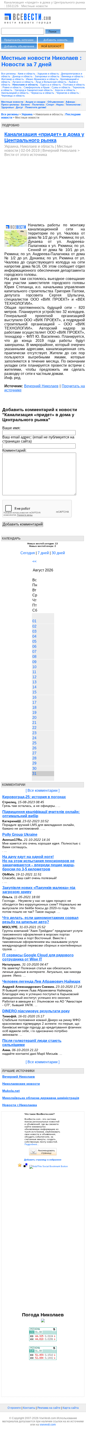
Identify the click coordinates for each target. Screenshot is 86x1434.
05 (34, 641)
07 (34, 651)
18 (34, 707)
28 (34, 758)
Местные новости (12, 101)
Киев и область (27, 73)
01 (34, 621)
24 (34, 738)
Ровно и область (12, 87)
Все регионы (8, 73)
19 (34, 712)
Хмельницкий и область (15, 92)
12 (34, 677)
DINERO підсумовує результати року (36, 1011)
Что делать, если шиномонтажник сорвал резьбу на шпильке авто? (40, 920)
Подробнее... (32, 1144)
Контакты (29, 1407)
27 (34, 753)
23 (34, 733)
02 (34, 626)
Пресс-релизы (10, 104)
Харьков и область (48, 73)
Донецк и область (22, 76)
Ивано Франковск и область (42, 79)
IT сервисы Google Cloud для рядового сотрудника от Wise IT (38, 957)
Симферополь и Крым (37, 87)
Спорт (50, 104)
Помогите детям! (35, 107)
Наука (60, 104)
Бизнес (25, 104)
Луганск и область (23, 81)
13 (34, 682)
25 (34, 743)
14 (34, 687)
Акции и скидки (35, 101)
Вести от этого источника (25, 155)
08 (34, 657)
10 (34, 667)
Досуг (19, 107)
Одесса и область (51, 84)
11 (34, 672)
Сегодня (27, 553)
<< (34, 561)
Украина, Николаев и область (29, 146)
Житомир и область (13, 79)
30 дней (58, 553)
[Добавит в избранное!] (20, 1166)
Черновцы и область (13, 95)
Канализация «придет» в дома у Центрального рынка (44, 137)
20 (34, 718)
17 (34, 702)
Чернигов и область (68, 92)
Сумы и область (61, 87)
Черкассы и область (43, 92)
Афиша (70, 101)
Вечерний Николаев (59, 150)
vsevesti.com (48, 1424)
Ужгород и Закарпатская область (33, 90)
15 (34, 692)
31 (34, 773)
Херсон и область (65, 90)
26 (34, 748)
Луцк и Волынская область (51, 81)
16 (34, 697)
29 (34, 763)
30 (34, 768)
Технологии (73, 104)
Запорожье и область (47, 76)
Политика (38, 104)
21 (34, 723)
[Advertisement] (42, 190)
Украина (27, 114)
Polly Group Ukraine (19, 834)
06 (34, 646)
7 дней (43, 553)
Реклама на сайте (49, 1407)
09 (34, 662)
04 (34, 636)
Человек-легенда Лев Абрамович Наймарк (41, 981)
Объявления (55, 101)
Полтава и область (74, 84)
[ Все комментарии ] (42, 790)
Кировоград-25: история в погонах (34, 797)
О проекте (14, 1407)
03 (34, 631)
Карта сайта (71, 1407)
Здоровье (7, 107)
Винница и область (72, 76)
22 (34, 728)
